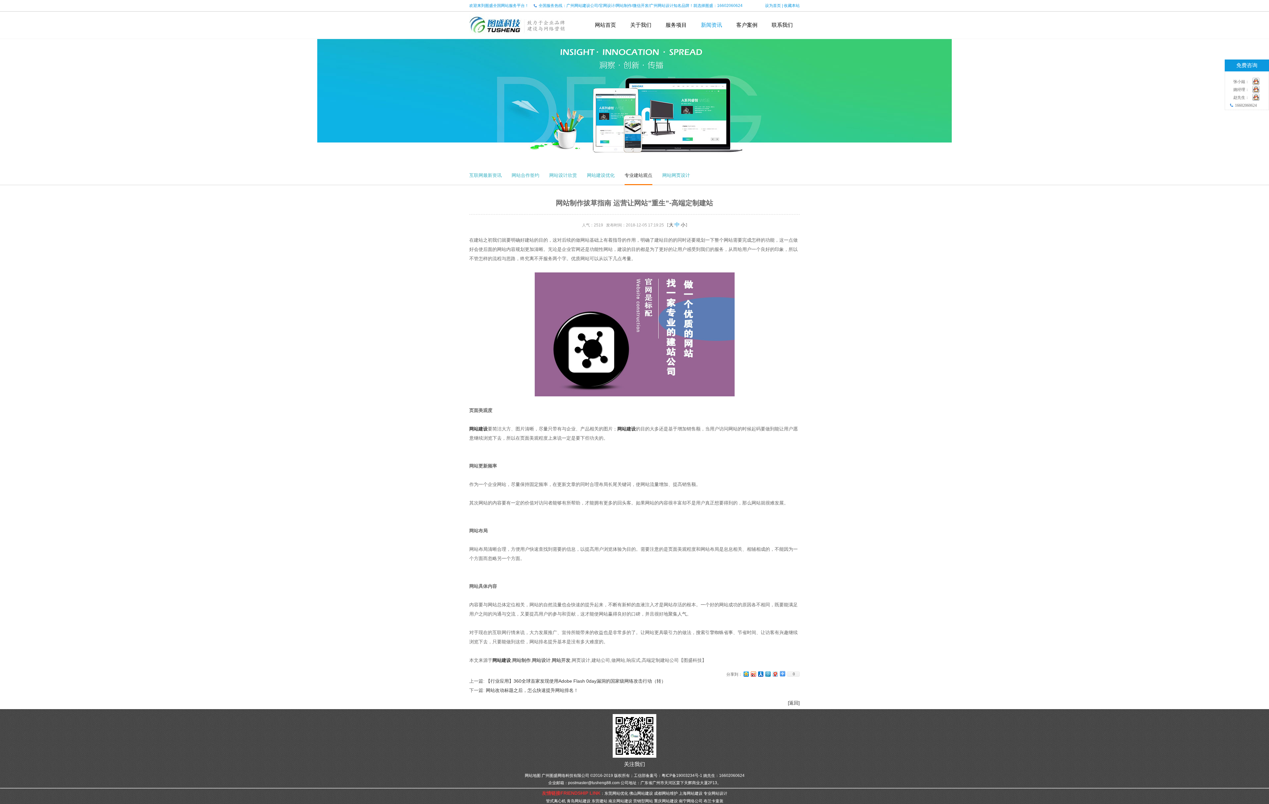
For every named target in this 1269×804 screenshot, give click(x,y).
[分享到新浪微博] (753, 674)
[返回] (794, 702)
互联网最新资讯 (485, 175)
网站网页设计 (676, 175)
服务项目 (676, 25)
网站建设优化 (601, 175)
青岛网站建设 (579, 801)
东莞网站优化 (616, 793)
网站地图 (533, 775)
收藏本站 (792, 5)
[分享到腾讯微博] (767, 674)
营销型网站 (643, 801)
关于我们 (640, 25)
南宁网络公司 (691, 801)
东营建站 (599, 801)
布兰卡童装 (713, 801)
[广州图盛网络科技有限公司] (517, 36)
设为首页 (773, 5)
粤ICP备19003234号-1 (682, 775)
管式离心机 (556, 801)
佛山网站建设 (641, 793)
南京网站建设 (620, 801)
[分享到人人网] (760, 674)
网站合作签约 (525, 175)
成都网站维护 (666, 793)
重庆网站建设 (666, 801)
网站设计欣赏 (563, 175)
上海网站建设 (691, 793)
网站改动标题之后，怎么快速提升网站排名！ (532, 690)
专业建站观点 (638, 175)
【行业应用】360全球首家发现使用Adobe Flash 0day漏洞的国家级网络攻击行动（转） (576, 681)
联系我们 (782, 25)
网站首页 (605, 25)
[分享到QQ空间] (746, 674)
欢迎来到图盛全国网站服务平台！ (499, 5)
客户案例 (746, 25)
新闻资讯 (711, 25)
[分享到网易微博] (775, 674)
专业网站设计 (715, 793)
